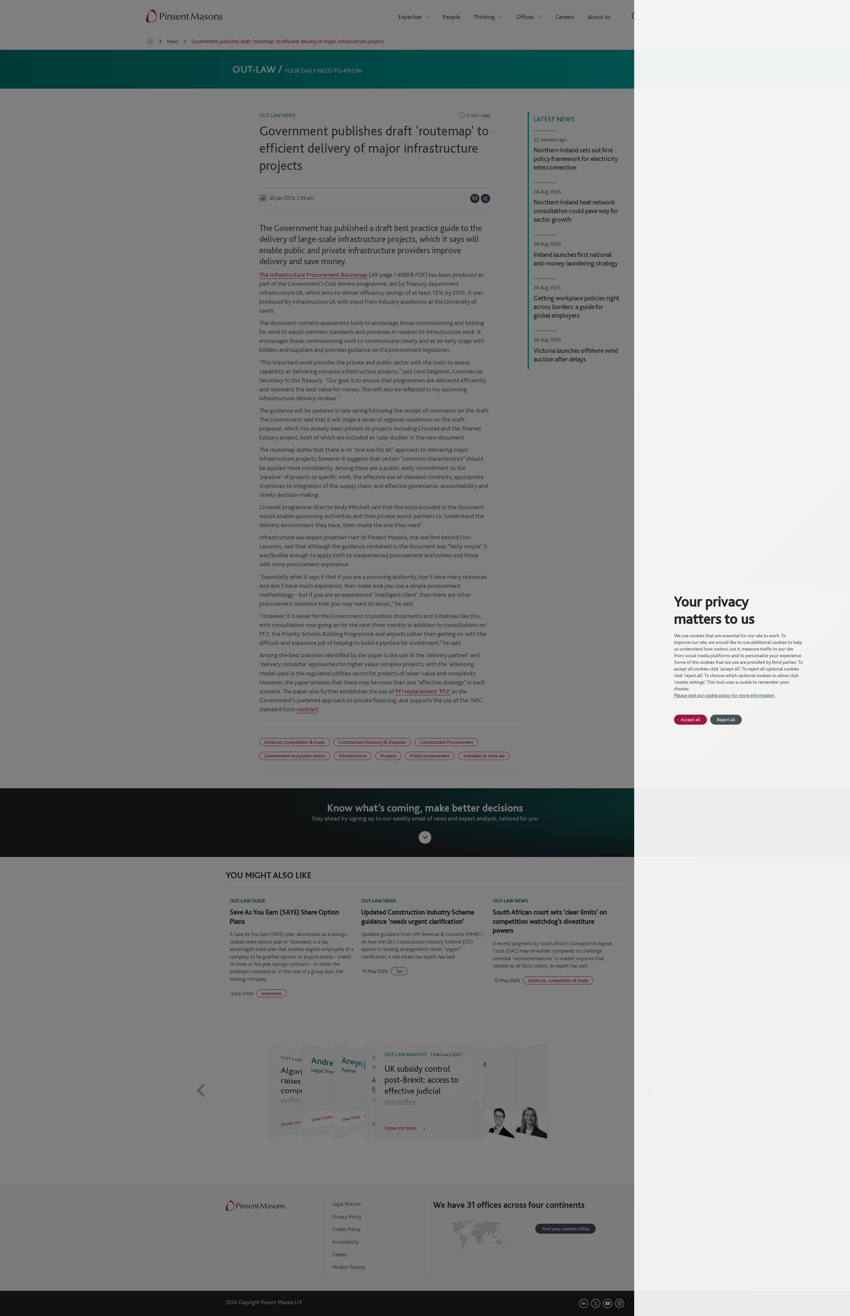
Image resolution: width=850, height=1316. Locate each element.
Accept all (690, 719)
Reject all (726, 719)
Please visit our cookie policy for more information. (724, 695)
